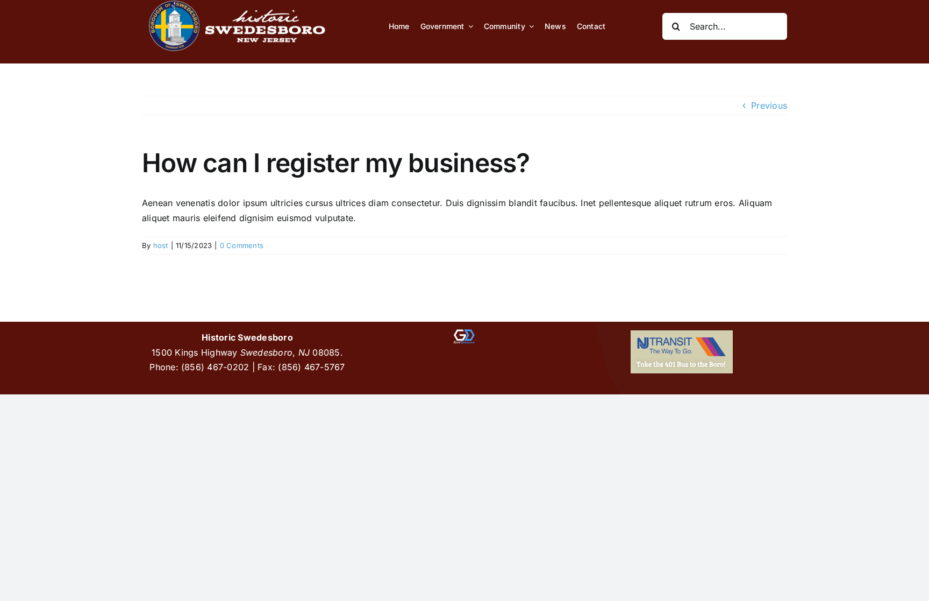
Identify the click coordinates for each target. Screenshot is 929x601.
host (160, 245)
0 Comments (241, 245)
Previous (769, 105)
